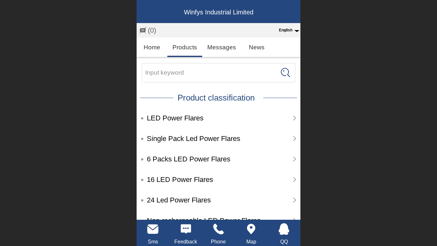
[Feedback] (185, 229)
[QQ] (284, 229)
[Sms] (153, 229)
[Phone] (218, 229)
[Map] (251, 229)
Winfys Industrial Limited (218, 12)
